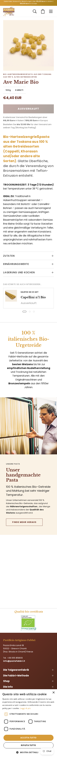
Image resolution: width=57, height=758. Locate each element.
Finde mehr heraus (24, 522)
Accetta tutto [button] (28, 737)
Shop (6, 681)
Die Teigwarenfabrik (16, 669)
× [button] (53, 692)
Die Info (8, 686)
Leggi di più (25, 708)
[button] (35, 11)
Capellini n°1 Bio (33, 297)
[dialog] (28, 723)
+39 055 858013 (15, 657)
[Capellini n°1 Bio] (11, 296)
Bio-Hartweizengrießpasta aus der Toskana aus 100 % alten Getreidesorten (27, 75)
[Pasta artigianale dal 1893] (9, 11)
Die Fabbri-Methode (16, 675)
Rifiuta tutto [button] (28, 745)
